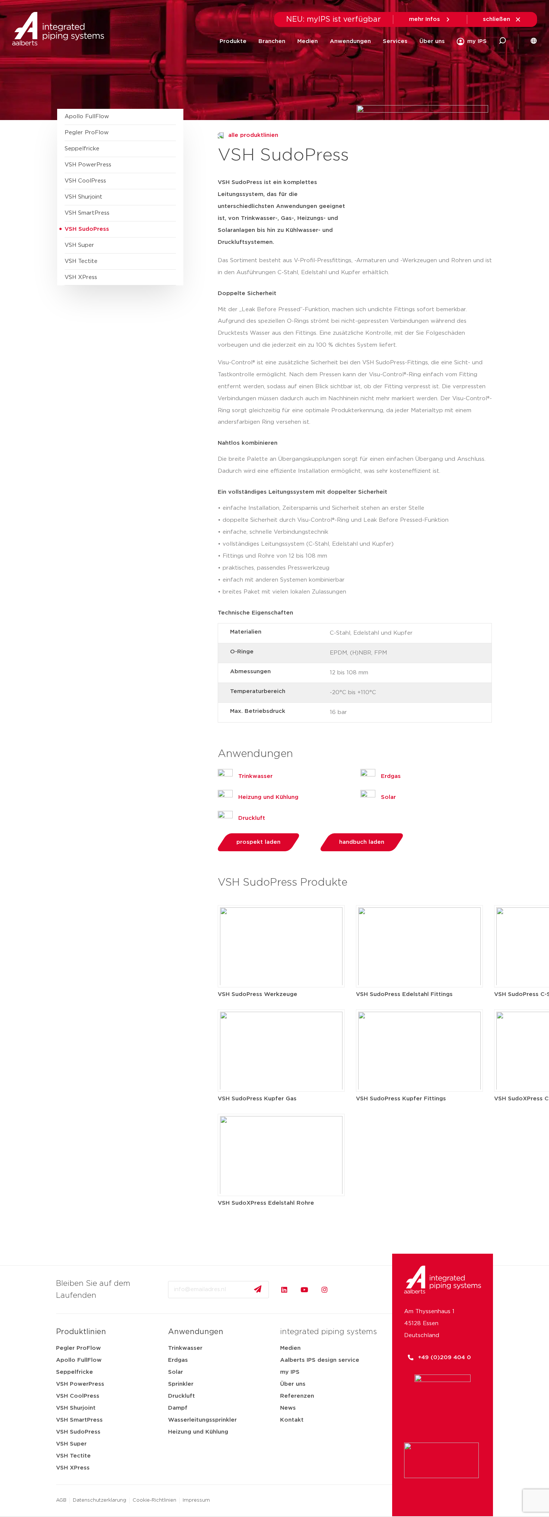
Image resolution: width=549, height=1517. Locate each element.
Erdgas (178, 1360)
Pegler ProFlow (78, 1348)
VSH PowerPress (80, 1384)
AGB (61, 1500)
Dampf (177, 1408)
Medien (307, 41)
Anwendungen (350, 41)
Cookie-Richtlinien (154, 1500)
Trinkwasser (185, 1348)
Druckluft (181, 1396)
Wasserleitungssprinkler (202, 1420)
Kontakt (292, 1420)
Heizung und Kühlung (198, 1432)
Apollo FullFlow (79, 1360)
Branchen (271, 41)
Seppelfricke (74, 1372)
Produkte (233, 41)
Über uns (432, 41)
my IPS (290, 1372)
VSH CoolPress (77, 1396)
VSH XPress (73, 1468)
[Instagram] (324, 1289)
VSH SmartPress (79, 1420)
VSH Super (71, 1444)
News (288, 1408)
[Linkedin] (284, 1289)
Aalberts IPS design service (319, 1360)
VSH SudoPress (78, 1432)
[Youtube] (304, 1289)
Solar (175, 1372)
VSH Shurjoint (76, 1408)
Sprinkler (180, 1384)
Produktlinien (81, 1332)
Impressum (196, 1500)
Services (395, 41)
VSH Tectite (73, 1456)
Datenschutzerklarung (99, 1500)
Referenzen (297, 1396)
